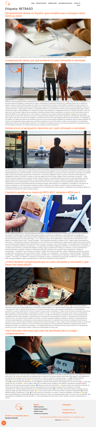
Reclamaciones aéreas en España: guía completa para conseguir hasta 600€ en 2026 (45, 14)
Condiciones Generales (46, 417)
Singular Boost (65, 420)
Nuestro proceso (39, 407)
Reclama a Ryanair (11, 418)
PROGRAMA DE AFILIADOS (65, 3)
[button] (4, 423)
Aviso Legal (81, 417)
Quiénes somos (38, 411)
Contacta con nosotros (41, 413)
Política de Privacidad (60, 417)
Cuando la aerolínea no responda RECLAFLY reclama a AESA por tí (42, 192)
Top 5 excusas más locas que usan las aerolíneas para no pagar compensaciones (41, 332)
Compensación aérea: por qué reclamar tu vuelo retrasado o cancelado (45, 60)
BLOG (78, 5)
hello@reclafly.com (69, 413)
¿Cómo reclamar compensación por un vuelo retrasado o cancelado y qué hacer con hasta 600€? (47, 263)
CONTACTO (77, 3)
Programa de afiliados (40, 409)
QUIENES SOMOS (52, 3)
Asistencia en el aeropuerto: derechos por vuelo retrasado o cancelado (45, 128)
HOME (32, 3)
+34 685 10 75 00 (68, 410)
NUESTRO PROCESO (41, 3)
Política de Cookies (72, 417)
